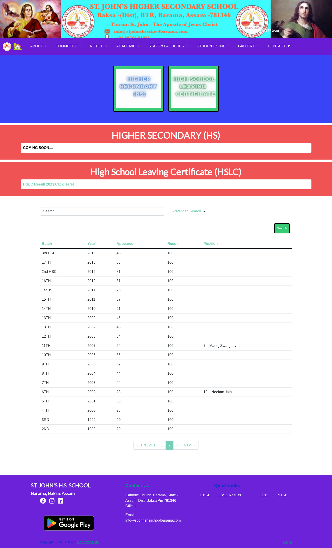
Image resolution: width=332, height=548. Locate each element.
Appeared (125, 244)
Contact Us (137, 485)
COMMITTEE (67, 46)
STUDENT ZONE (211, 46)
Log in (287, 542)
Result (172, 244)
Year (91, 244)
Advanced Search (186, 211)
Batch (47, 244)
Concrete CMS (88, 542)
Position (210, 244)
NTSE (283, 495)
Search (282, 228)
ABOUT (37, 46)
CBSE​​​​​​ (205, 495)
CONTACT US (280, 46)
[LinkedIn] (60, 502)
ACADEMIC (126, 46)
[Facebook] (43, 502)
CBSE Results (229, 495)
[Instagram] (52, 502)
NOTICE (97, 46)
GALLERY (247, 46)
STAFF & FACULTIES (166, 46)
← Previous (145, 445)
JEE (264, 495)
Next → (190, 445)
